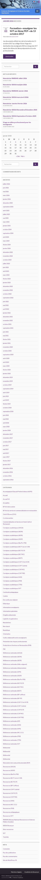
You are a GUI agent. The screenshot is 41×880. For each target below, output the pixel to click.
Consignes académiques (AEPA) (13, 531)
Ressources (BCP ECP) (10, 782)
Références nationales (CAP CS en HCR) (15, 702)
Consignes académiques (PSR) (12, 581)
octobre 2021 (7, 324)
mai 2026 (6, 191)
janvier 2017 (7, 464)
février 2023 (7, 279)
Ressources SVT (14, 36)
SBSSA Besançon (8, 825)
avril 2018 (6, 423)
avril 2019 (6, 400)
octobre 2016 (7, 476)
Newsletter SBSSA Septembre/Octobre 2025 (19, 116)
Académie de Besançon (31, 872)
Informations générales (10, 611)
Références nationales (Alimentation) (14, 668)
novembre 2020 (8, 347)
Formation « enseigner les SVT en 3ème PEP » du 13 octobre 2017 (23, 31)
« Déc (18, 156)
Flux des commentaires (10, 856)
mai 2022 (6, 305)
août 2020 (6, 358)
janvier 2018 (7, 430)
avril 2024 (6, 237)
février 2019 (7, 404)
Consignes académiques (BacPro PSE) (14, 543)
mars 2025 (6, 222)
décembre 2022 (8, 286)
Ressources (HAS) (8, 801)
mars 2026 (6, 195)
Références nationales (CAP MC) (13, 713)
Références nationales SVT (11, 744)
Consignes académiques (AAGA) (13, 528)
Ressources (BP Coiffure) (11, 785)
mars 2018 (6, 426)
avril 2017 (6, 453)
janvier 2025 (7, 225)
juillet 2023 (6, 263)
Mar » (23, 156)
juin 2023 (6, 267)
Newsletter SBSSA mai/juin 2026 (15, 85)
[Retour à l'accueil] (20, 4)
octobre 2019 (7, 385)
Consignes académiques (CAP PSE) (14, 573)
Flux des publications (9, 852)
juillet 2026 (6, 184)
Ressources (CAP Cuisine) (11, 789)
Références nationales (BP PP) (12, 698)
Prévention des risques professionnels (15, 641)
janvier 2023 (7, 282)
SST (4, 833)
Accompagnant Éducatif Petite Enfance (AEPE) (17, 491)
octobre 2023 (7, 260)
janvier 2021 (7, 343)
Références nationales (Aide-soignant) (15, 664)
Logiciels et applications (10, 619)
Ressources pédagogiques (11, 812)
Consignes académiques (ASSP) (13, 539)
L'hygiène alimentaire (9, 615)
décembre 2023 (8, 252)
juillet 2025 (6, 214)
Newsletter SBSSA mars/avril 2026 (15, 97)
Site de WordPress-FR (10, 860)
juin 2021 (6, 332)
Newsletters (7, 622)
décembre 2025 (8, 203)
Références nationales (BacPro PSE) (14, 679)
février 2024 (7, 244)
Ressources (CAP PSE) (10, 797)
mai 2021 (6, 335)
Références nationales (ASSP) (12, 675)
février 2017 (7, 461)
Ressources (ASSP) (9, 770)
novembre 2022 (8, 290)
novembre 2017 (8, 438)
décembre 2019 (8, 377)
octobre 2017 (7, 442)
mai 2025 (6, 218)
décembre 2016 (8, 468)
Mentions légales (16, 872)
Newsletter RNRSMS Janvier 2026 (15, 91)
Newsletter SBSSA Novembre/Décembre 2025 (20, 110)
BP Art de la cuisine (9, 507)
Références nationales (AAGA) (12, 653)
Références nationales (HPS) (12, 729)
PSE (4, 649)
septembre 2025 (8, 207)
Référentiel (6, 747)
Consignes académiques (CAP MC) (14, 569)
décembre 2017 (8, 434)
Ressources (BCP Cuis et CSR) (12, 778)
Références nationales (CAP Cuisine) (14, 706)
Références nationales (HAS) (12, 725)
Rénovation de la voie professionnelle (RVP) (16, 763)
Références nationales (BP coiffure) (14, 694)
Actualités (6, 503)
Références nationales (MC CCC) (13, 732)
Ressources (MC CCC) (10, 804)
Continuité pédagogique (10, 592)
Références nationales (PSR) (12, 736)
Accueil (5, 495)
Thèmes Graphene (18, 877)
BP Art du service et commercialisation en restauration (20, 510)
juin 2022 (6, 301)
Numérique (6, 630)
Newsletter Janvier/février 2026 (15, 103)
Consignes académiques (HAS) (12, 577)
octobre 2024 (7, 229)
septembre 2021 (8, 328)
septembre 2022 (8, 298)
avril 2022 (6, 309)
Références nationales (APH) (12, 672)
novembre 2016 (8, 472)
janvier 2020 (7, 373)
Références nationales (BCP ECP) (13, 683)
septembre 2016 (8, 480)
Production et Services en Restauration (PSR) (17, 645)
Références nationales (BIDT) (12, 691)
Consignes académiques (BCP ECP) (14, 550)
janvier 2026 (7, 199)
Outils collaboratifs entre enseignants (15, 638)
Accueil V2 (6, 499)
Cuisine (5, 596)
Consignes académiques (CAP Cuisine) (15, 566)
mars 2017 (6, 457)
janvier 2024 (7, 248)
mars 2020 (6, 366)
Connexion (6, 849)
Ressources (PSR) (8, 808)
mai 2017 (6, 449)
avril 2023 (6, 271)
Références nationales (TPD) (12, 740)
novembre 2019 (8, 381)
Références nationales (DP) (11, 721)
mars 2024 (6, 241)
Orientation (6, 634)
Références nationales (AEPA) (12, 657)
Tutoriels (6, 837)
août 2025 (6, 210)
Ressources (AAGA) (9, 766)
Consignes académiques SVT (12, 588)
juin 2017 (6, 445)
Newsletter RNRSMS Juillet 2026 (15, 78)
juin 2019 (6, 396)
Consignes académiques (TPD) (12, 584)
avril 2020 (6, 362)
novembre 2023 (8, 256)
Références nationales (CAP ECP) (13, 710)
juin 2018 (6, 415)
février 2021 (7, 339)
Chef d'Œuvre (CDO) (9, 514)
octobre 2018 (7, 407)
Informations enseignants (11, 607)
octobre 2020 (7, 351)
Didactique (6, 603)
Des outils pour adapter (10, 600)
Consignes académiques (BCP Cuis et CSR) (16, 547)
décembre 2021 (8, 316)
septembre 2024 (8, 233)
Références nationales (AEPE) (12, 660)
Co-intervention (8, 518)
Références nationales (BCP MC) (13, 687)
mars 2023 (6, 275)
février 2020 (7, 370)
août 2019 (6, 392)
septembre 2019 (8, 389)
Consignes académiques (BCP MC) (13, 554)
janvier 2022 (7, 313)
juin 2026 (6, 188)
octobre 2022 (7, 294)
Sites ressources (8, 829)
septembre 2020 (8, 354)
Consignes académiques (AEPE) (13, 535)
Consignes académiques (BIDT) (12, 558)
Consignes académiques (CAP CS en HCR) (16, 562)
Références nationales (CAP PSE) (13, 717)
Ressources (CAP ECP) (10, 793)
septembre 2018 (8, 411)
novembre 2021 (8, 320)
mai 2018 (6, 419)
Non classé (6, 626)
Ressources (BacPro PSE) (11, 774)
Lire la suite (9, 56)
